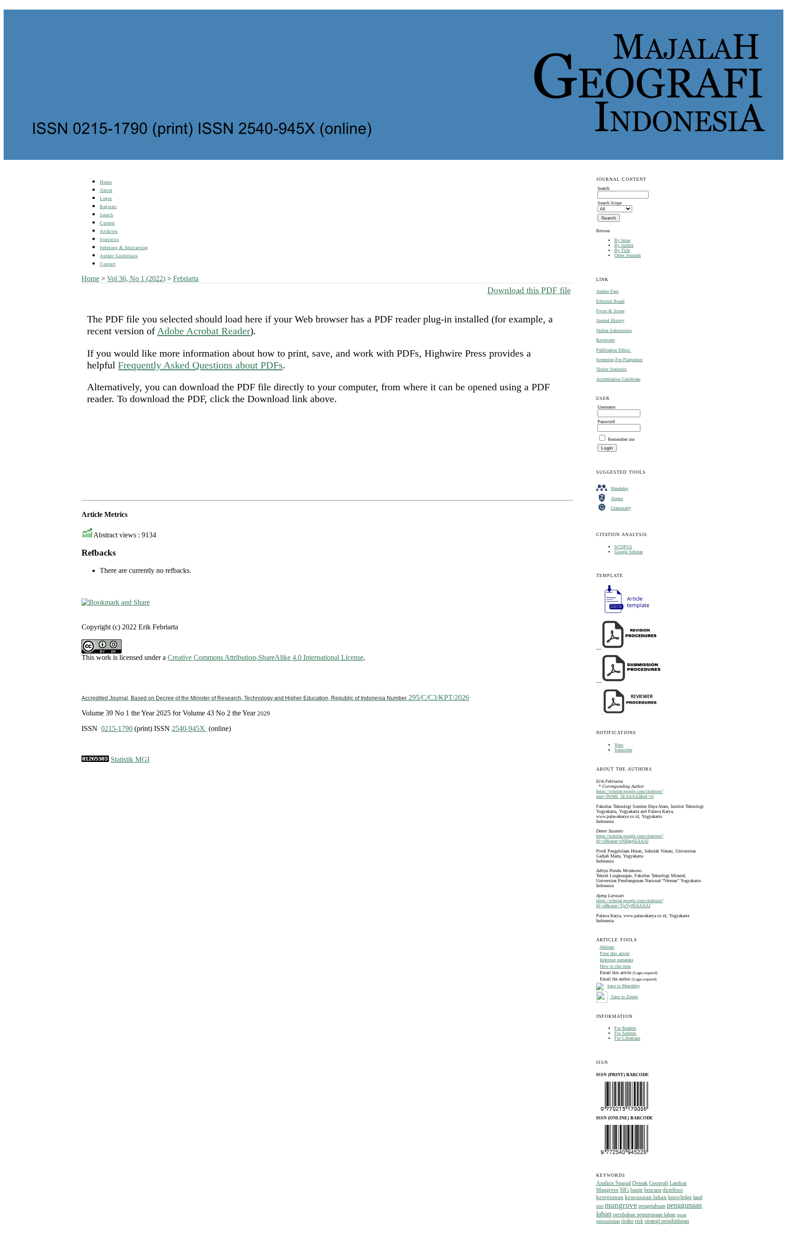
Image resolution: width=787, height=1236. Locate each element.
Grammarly (621, 508)
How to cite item (615, 966)
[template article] (624, 613)
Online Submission (614, 330)
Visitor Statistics (611, 369)
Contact (108, 263)
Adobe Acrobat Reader (203, 331)
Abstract (606, 947)
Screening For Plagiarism (619, 359)
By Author (624, 245)
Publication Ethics (613, 349)
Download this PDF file (529, 290)
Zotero (617, 498)
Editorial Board (610, 301)
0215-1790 (117, 728)
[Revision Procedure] (627, 646)
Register (108, 206)
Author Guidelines (119, 255)
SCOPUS (623, 546)
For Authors (625, 1033)
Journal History (610, 320)
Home (106, 181)
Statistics (109, 239)
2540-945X (189, 728)
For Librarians (627, 1038)
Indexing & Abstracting (124, 247)
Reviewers (605, 339)
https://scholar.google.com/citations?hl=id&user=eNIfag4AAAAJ (629, 838)
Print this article (614, 953)
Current (107, 222)
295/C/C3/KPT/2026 (275, 697)
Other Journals (627, 255)
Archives (109, 231)
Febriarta (186, 278)
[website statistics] (95, 759)
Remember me (621, 439)
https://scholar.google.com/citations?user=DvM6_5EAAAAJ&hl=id (629, 794)
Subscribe (623, 749)
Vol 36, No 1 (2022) (136, 278)
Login (106, 198)
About (106, 190)
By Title (622, 250)
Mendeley (620, 488)
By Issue (622, 240)
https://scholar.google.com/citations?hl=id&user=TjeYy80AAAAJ (629, 903)
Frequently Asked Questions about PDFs (200, 365)
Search (106, 214)
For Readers (625, 1028)
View (618, 744)
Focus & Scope (610, 310)
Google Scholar (628, 551)
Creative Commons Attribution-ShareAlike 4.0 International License (265, 657)
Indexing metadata (616, 959)
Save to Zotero (624, 996)
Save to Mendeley (623, 985)
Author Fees (607, 291)
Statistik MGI (130, 759)
